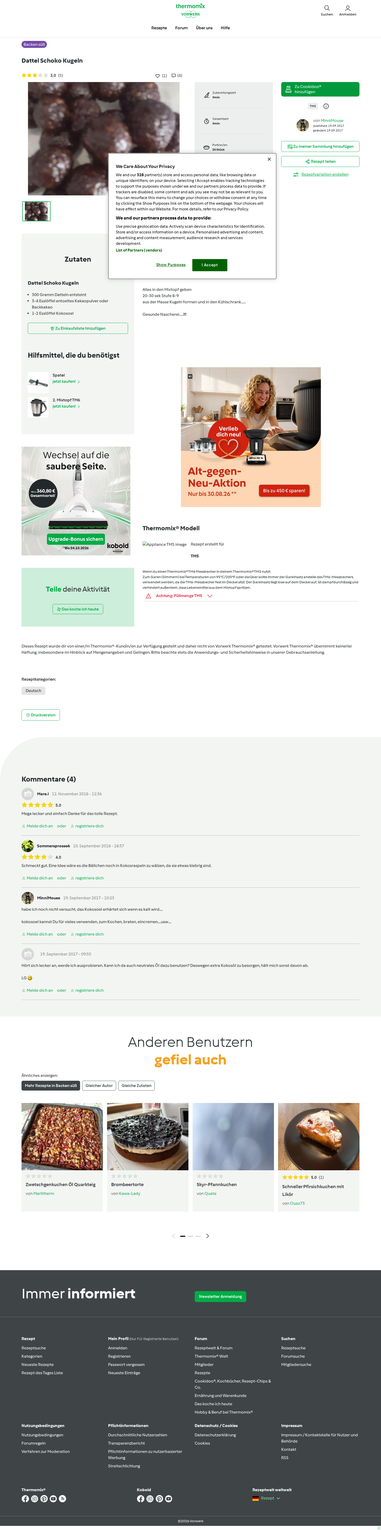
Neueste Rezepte (38, 1364)
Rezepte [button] (159, 27)
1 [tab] (182, 1236)
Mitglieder (204, 1364)
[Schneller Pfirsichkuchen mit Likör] (318, 1136)
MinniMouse (332, 120)
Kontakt (288, 1449)
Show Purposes (171, 264)
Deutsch (33, 690)
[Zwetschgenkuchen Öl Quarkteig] (62, 1136)
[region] (192, 216)
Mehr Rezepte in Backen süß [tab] (51, 1085)
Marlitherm (43, 1193)
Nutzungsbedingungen (42, 1434)
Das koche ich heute (213, 1403)
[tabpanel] (190, 1172)
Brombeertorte (127, 1184)
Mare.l (43, 793)
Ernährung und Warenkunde (220, 1395)
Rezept (28, 1338)
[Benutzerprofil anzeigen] (303, 124)
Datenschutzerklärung (215, 1434)
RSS (284, 1457)
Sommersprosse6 (53, 845)
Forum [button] (181, 27)
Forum (201, 1338)
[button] (327, 10)
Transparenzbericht (126, 1443)
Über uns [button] (204, 27)
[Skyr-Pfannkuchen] (233, 1136)
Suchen (288, 1338)
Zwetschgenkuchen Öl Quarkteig (60, 1184)
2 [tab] (190, 1236)
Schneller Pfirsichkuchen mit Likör (313, 1190)
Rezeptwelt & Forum (213, 1347)
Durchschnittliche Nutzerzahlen (137, 1434)
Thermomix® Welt (211, 1356)
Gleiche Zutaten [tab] (136, 1085)
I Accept (210, 265)
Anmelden (117, 1347)
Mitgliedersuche (296, 1364)
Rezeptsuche (34, 1347)
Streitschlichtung (124, 1465)
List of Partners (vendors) (139, 250)
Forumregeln (34, 1443)
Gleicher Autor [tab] (99, 1085)
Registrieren (119, 1356)
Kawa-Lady (129, 1193)
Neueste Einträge (124, 1372)
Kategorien (32, 1356)
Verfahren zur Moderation (46, 1451)
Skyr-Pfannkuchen (217, 1184)
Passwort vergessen (126, 1364)
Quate (210, 1193)
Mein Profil (143, 1338)
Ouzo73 (297, 1203)
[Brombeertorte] (147, 1136)
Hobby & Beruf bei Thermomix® (224, 1412)
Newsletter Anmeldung (220, 1296)
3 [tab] (198, 1236)
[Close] (269, 159)
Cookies (202, 1443)
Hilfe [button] (225, 27)
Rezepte (202, 1372)
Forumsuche (293, 1356)
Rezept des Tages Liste (42, 1372)
